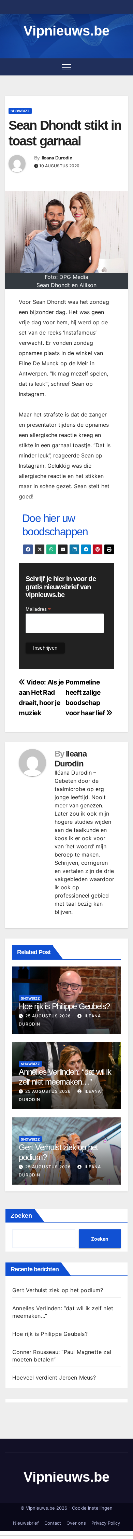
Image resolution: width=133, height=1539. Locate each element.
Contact (52, 1523)
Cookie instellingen (92, 1508)
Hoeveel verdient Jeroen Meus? (54, 1377)
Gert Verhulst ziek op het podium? (57, 1290)
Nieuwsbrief (26, 1523)
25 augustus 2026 (48, 1015)
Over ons (76, 1523)
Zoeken (21, 1215)
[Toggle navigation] (66, 67)
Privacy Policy (105, 1523)
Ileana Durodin (57, 157)
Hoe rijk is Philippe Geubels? (64, 1006)
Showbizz (20, 111)
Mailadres (38, 609)
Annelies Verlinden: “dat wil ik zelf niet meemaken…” (65, 1076)
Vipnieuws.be (66, 30)
